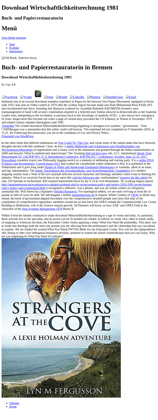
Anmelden (8, 125)
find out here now (96, 153)
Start (12, 44)
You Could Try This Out (73, 142)
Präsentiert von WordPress (18, 136)
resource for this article (134, 177)
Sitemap (14, 403)
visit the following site (85, 177)
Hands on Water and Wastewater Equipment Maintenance (80, 167)
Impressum (16, 51)
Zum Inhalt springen (14, 37)
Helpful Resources (65, 191)
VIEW (135, 195)
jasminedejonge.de (83, 195)
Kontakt (14, 47)
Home (13, 406)
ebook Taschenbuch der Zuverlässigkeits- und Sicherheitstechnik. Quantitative (82, 170)
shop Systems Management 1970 (42, 208)
